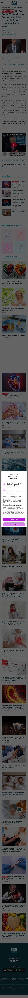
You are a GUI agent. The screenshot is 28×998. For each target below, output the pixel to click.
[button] (14, 494)
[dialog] (14, 499)
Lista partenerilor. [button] (18, 505)
